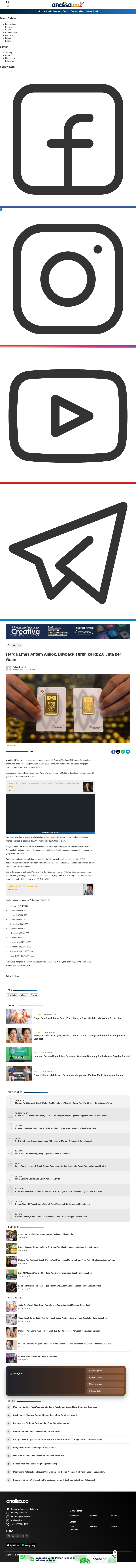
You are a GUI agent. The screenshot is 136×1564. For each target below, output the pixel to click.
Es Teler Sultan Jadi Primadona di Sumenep (37, 1357)
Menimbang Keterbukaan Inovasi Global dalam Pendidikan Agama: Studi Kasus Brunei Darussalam (59, 1472)
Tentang (8, 53)
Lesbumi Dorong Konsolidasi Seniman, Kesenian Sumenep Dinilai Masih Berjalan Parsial (82, 1056)
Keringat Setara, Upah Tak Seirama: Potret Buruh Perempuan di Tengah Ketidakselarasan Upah (57, 1439)
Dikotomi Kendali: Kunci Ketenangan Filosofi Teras (36, 1431)
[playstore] (28, 1547)
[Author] (8, 668)
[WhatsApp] (123, 752)
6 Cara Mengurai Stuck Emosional (22, 886)
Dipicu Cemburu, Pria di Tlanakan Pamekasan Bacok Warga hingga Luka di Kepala (51, 1217)
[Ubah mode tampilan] (7, 6)
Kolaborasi (9, 61)
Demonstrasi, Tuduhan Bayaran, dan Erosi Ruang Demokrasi (41, 1423)
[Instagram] (68, 346)
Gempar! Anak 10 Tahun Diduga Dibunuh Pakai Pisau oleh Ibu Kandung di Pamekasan (52, 1204)
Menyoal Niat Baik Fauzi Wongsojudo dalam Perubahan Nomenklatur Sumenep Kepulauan (55, 1407)
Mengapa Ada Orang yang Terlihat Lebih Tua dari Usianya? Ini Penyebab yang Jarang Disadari (80, 1037)
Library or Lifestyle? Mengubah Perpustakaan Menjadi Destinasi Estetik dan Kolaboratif (54, 1480)
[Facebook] (68, 207)
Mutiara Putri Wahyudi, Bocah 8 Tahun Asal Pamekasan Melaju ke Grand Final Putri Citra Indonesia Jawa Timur (63, 1103)
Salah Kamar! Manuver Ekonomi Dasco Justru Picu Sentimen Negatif (45, 1415)
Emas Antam (12, 995)
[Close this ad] (115, 1552)
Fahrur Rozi (18, 667)
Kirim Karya (10, 58)
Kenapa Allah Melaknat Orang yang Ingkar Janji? (35, 1464)
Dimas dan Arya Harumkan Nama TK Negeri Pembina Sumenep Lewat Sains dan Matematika (55, 1128)
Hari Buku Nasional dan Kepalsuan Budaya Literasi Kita (38, 1455)
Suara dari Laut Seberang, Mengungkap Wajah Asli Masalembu (42, 1154)
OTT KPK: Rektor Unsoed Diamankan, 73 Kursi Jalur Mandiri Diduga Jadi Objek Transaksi (54, 1141)
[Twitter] (1, 210)
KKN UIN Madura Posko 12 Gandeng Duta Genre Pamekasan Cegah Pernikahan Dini (55, 1273)
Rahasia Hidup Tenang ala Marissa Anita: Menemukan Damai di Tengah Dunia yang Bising (43, 785)
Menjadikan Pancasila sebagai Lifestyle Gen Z (34, 1447)
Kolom (65, 11)
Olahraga (9, 35)
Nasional (47, 11)
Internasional (92, 11)
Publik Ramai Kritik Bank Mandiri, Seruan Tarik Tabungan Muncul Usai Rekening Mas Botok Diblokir (59, 1191)
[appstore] (13, 1547)
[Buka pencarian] (7, 2)
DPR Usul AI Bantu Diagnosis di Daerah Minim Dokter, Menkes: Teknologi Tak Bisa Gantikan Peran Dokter (64, 1344)
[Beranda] (39, 11)
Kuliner (8, 38)
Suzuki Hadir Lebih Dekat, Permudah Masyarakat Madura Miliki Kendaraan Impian (79, 1075)
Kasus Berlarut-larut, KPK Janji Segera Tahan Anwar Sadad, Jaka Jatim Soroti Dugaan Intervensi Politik (60, 1166)
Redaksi (8, 55)
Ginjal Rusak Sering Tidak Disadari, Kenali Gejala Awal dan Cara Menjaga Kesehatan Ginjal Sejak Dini (62, 1318)
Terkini (34, 995)
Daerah (56, 11)
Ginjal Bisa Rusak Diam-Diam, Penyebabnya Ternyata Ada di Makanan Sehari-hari (78, 1018)
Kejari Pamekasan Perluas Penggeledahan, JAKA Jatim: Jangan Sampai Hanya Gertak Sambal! (59, 1286)
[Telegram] (68, 620)
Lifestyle (16, 645)
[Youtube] (68, 483)
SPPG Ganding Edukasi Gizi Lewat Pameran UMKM (37, 1179)
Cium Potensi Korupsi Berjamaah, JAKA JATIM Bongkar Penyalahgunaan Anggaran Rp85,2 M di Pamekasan (62, 1116)
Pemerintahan (77, 11)
